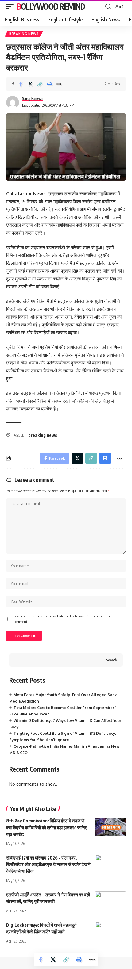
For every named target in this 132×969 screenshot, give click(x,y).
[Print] (49, 84)
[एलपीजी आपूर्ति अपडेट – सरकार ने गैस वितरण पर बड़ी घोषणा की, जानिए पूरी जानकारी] (110, 900)
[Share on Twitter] (30, 84)
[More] (59, 84)
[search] (108, 6)
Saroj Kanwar (32, 98)
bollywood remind (51, 6)
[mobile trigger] (11, 6)
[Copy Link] (40, 84)
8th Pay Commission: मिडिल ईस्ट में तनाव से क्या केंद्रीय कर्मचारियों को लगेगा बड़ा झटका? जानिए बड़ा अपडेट (46, 827)
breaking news (42, 435)
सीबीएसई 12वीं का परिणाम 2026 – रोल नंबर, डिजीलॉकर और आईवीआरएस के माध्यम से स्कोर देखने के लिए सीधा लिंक (48, 864)
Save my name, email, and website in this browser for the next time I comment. (63, 619)
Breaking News (24, 34)
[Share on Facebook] (21, 84)
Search (111, 660)
